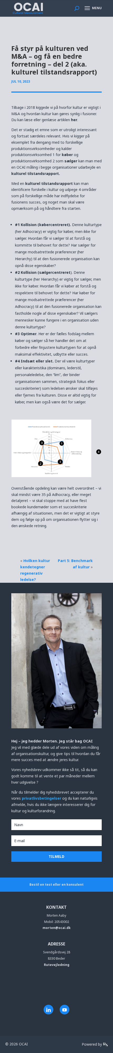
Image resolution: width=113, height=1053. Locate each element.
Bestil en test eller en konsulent (56, 884)
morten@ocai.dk (57, 928)
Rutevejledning (56, 965)
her (74, 119)
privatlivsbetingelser (42, 798)
